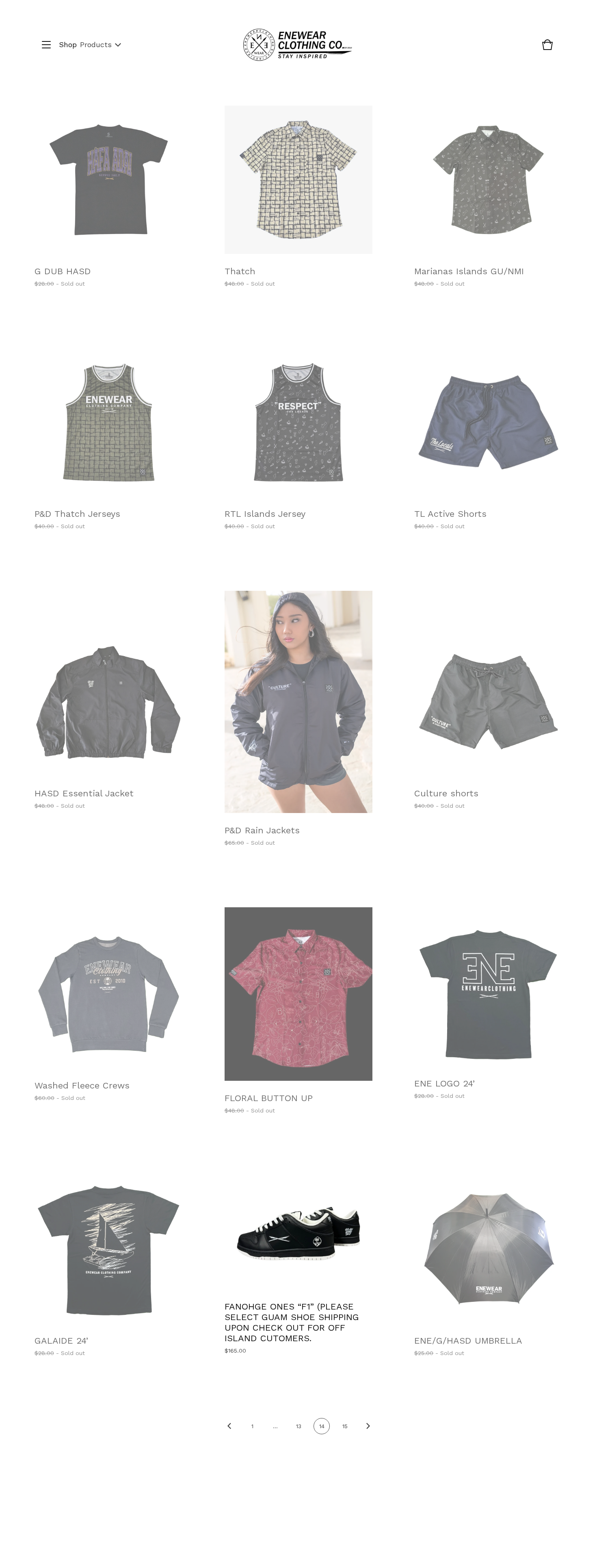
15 (345, 1426)
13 (298, 1426)
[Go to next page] (368, 1432)
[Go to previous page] (229, 1432)
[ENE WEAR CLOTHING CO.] (298, 45)
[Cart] (547, 48)
